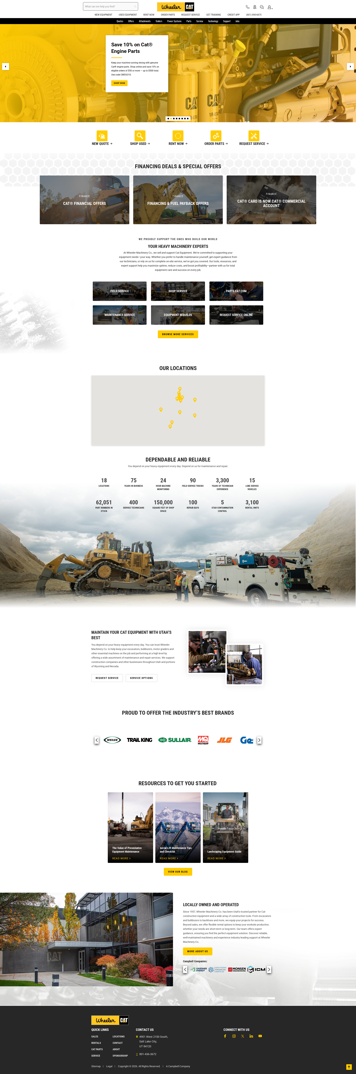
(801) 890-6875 (253, 14)
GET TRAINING (213, 14)
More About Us (197, 951)
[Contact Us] (262, 7)
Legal (109, 1066)
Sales (94, 1036)
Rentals (96, 1042)
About (116, 1049)
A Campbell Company (178, 1066)
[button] (5, 66)
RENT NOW (148, 14)
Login (269, 7)
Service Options (141, 678)
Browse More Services (178, 334)
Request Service (107, 678)
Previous (97, 740)
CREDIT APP (234, 14)
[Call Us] (247, 7)
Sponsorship (120, 1055)
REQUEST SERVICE (190, 14)
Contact (118, 1042)
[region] (178, 66)
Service (95, 1055)
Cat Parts (97, 1049)
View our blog (178, 871)
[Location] (255, 7)
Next (259, 740)
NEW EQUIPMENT (103, 14)
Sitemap (96, 1066)
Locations (119, 1036)
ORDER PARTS (168, 14)
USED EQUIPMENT (128, 14)
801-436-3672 (147, 1054)
